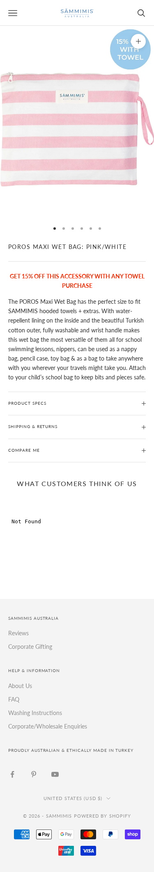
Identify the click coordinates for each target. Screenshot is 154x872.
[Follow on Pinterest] (34, 774)
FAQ (13, 699)
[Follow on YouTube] (55, 774)
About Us (20, 685)
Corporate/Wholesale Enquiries (47, 726)
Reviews (18, 633)
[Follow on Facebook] (12, 774)
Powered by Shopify (102, 815)
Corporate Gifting (30, 646)
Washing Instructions (35, 712)
